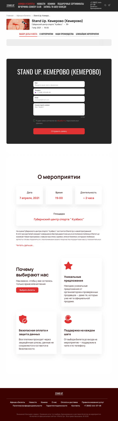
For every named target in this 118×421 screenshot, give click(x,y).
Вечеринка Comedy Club (29, 6)
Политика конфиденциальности (27, 405)
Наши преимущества (64, 34)
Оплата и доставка (69, 402)
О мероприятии (46, 34)
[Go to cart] (109, 5)
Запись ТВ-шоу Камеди (55, 6)
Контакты (75, 405)
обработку (61, 120)
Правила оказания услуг (93, 402)
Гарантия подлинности (56, 405)
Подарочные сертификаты (71, 3)
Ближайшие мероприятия (87, 34)
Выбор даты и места (28, 34)
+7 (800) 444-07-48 (96, 3)
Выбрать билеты (27, 290)
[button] (36, 92)
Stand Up (10, 5)
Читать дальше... (25, 245)
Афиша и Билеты (26, 3)
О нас (54, 402)
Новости (41, 3)
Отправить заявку (59, 131)
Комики (51, 3)
